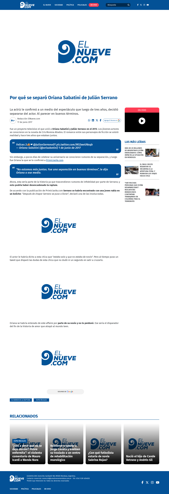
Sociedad (59, 5)
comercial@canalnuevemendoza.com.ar (56, 478)
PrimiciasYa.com (54, 160)
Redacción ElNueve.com (28, 118)
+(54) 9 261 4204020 (83, 478)
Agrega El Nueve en (110, 120)
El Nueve (47, 5)
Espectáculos (41, 400)
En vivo (93, 5)
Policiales (82, 5)
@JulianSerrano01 (44, 144)
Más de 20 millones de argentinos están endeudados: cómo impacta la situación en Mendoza (134, 152)
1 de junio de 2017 (70, 147)
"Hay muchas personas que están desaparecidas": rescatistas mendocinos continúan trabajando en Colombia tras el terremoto (134, 192)
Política (70, 5)
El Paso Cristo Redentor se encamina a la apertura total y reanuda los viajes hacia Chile (148, 170)
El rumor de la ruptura (20, 400)
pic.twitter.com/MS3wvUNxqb (74, 144)
